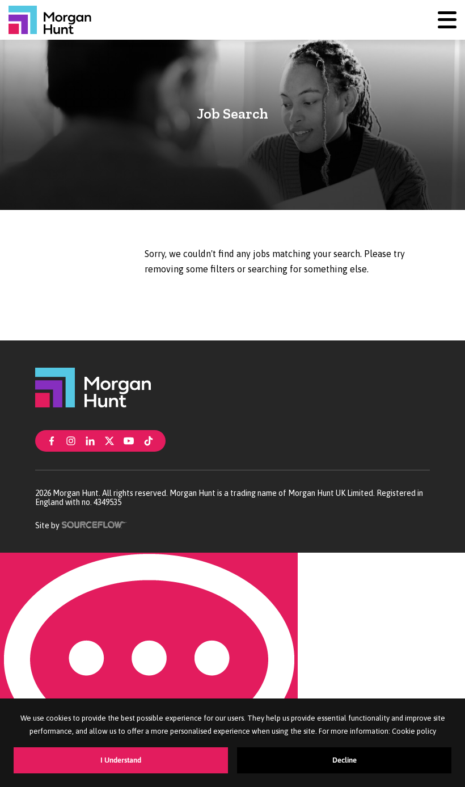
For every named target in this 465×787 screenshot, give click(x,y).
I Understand (120, 760)
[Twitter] (109, 440)
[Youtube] (129, 440)
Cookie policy (414, 731)
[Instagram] (71, 440)
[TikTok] (148, 440)
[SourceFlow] (94, 524)
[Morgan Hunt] (50, 20)
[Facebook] (51, 440)
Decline (344, 760)
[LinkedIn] (90, 440)
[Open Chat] (149, 670)
